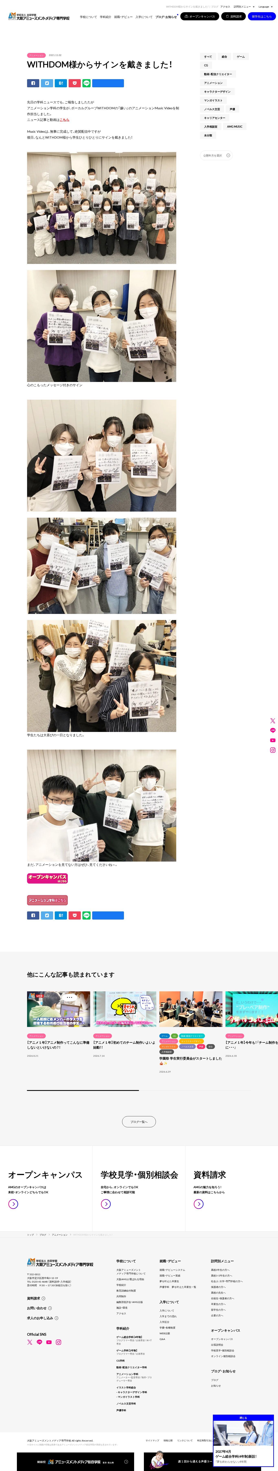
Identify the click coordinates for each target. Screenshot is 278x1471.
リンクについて (185, 1440)
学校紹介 (121, 1285)
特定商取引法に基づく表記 (210, 1440)
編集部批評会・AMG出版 (129, 1302)
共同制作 (121, 1296)
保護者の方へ (218, 1287)
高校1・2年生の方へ (221, 1275)
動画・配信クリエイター (218, 74)
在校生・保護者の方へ (222, 1298)
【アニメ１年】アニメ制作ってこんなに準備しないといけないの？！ (58, 1045)
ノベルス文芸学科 (126, 1403)
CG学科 (120, 1360)
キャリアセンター (214, 118)
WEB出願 (165, 1333)
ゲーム (241, 56)
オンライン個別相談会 (223, 1356)
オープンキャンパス (222, 1339)
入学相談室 (210, 126)
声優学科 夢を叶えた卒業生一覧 (178, 1287)
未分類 (208, 135)
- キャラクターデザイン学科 (131, 1392)
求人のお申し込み (40, 1317)
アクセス (225, 6)
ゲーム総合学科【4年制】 (129, 1337)
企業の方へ (217, 1315)
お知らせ (216, 1385)
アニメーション (36, 55)
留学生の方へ (218, 1309)
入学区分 (164, 1322)
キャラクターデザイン (217, 91)
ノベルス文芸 (212, 109)
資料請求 (33, 1298)
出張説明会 (217, 1344)
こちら (64, 119)
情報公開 (168, 1440)
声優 (232, 109)
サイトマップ (152, 1440)
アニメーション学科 (127, 1374)
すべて (208, 56)
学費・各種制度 (167, 1327)
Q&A (162, 1339)
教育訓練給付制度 (126, 1290)
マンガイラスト (213, 100)
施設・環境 (121, 1307)
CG (206, 65)
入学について (167, 1310)
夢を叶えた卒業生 (169, 1281)
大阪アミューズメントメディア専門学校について (131, 1271)
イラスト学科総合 (126, 1387)
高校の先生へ (218, 1292)
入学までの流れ (168, 1316)
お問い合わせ (37, 1307)
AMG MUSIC (234, 126)
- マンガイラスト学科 (128, 1397)
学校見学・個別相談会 (222, 1350)
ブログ (214, 1380)
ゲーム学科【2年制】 (126, 1350)
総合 (224, 56)
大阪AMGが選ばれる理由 (130, 1279)
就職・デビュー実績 (170, 1275)
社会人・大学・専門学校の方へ (227, 1281)
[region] (139, 1040)
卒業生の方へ (218, 1304)
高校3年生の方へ (220, 1270)
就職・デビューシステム (172, 1270)
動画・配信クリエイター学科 (131, 1367)
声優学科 (121, 1410)
